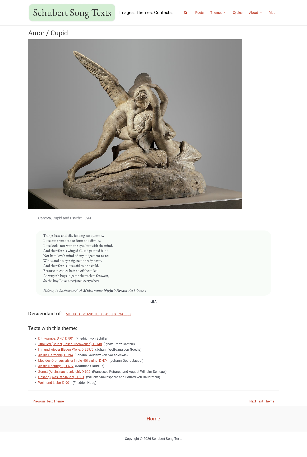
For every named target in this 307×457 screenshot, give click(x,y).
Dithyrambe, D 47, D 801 (56, 338)
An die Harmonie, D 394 (55, 355)
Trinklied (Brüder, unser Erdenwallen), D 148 (70, 344)
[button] (186, 12)
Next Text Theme (263, 401)
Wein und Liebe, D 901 (54, 383)
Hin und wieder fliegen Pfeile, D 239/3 (66, 349)
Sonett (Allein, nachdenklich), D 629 (64, 372)
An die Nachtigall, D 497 (56, 366)
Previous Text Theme (46, 401)
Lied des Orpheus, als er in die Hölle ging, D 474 (73, 361)
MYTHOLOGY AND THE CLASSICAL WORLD (98, 314)
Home (153, 419)
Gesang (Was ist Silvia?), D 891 (61, 377)
